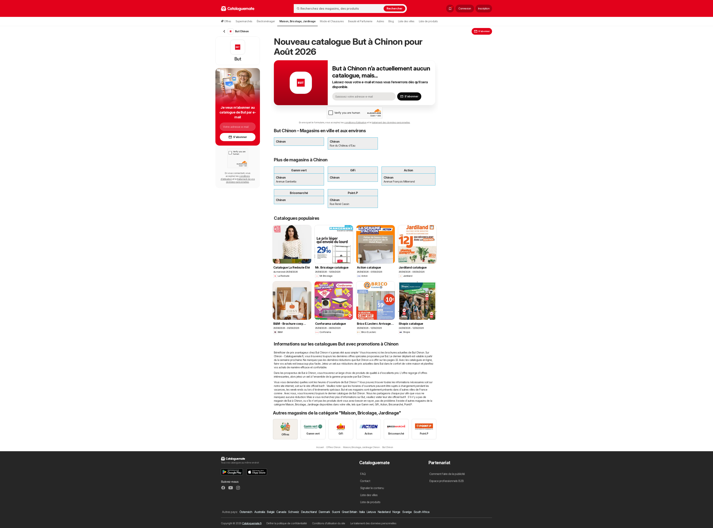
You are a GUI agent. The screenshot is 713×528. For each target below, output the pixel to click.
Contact (365, 481)
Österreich (246, 512)
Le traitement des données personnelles (373, 523)
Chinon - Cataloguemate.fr (288, 356)
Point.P (408, 404)
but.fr (322, 385)
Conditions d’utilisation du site (328, 523)
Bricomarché (396, 404)
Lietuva (371, 512)
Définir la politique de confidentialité (286, 523)
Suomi (336, 512)
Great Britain (349, 512)
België (270, 512)
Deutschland (309, 512)
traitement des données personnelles (391, 122)
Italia (362, 512)
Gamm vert (367, 404)
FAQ (363, 474)
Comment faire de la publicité (447, 474)
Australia (259, 512)
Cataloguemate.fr (251, 523)
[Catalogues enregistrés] (450, 8)
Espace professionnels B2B (446, 481)
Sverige (407, 512)
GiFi (377, 404)
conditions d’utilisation (355, 122)
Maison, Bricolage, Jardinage (302, 404)
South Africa (421, 512)
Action (383, 404)
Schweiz (293, 512)
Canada (281, 512)
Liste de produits (428, 21)
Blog (391, 21)
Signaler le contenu (372, 488)
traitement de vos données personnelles (240, 180)
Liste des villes (406, 21)
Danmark (324, 512)
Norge (396, 512)
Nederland (384, 512)
